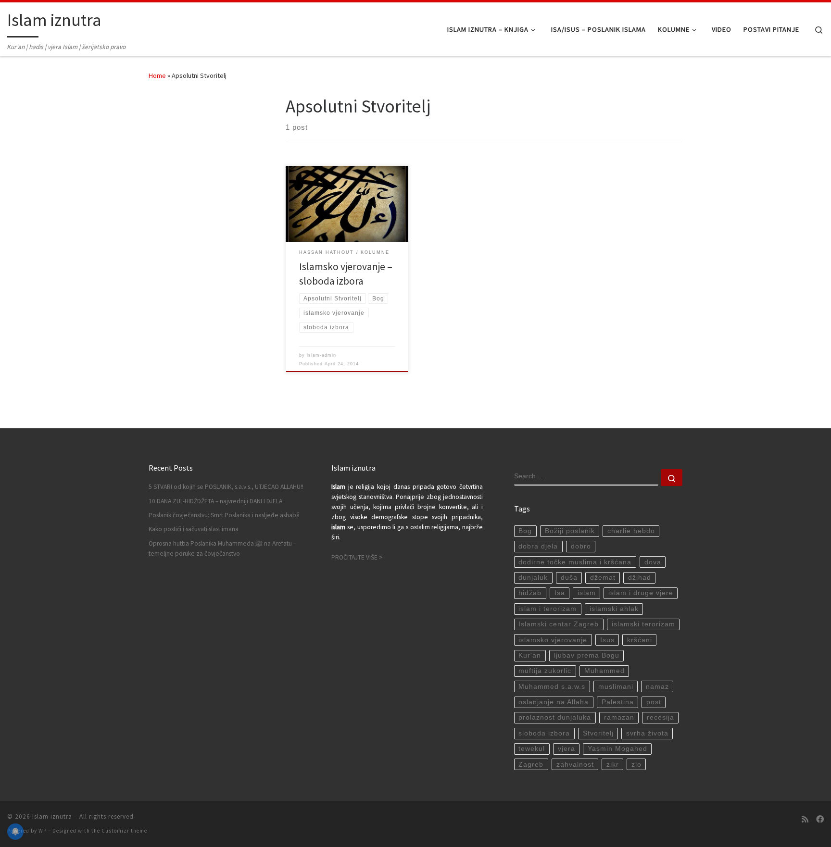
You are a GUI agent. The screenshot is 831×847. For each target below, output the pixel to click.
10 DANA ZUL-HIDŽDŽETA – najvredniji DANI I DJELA (215, 501)
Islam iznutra (52, 816)
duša (569, 577)
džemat (603, 577)
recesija (660, 717)
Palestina (618, 702)
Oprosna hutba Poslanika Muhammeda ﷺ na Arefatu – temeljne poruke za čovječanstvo (222, 548)
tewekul (531, 748)
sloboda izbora (544, 733)
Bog (525, 531)
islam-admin (321, 355)
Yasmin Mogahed (617, 748)
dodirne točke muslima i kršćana (574, 562)
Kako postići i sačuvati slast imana (194, 529)
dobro (581, 546)
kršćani (639, 640)
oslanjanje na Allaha (553, 702)
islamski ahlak (614, 608)
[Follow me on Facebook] (820, 819)
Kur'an (529, 655)
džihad (639, 577)
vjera (566, 748)
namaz (657, 686)
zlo (636, 764)
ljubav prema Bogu (586, 655)
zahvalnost (575, 764)
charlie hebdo (631, 531)
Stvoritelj (598, 733)
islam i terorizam (547, 608)
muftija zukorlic (544, 670)
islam (587, 593)
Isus (607, 640)
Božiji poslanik (570, 531)
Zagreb (530, 764)
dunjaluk (533, 577)
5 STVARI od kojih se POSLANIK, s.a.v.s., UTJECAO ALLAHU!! (226, 487)
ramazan (619, 717)
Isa (559, 593)
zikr (612, 764)
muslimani (615, 686)
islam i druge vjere (640, 593)
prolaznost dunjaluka (554, 717)
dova (652, 562)
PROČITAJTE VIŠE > (357, 557)
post (653, 702)
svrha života (647, 733)
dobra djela (538, 546)
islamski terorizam (643, 624)
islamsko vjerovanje (552, 640)
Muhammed (604, 670)
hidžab (529, 593)
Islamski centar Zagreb (558, 624)
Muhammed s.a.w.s (551, 686)
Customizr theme (124, 830)
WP (42, 830)
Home (157, 75)
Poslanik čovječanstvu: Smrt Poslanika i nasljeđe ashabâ (224, 515)
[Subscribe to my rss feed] (805, 819)
